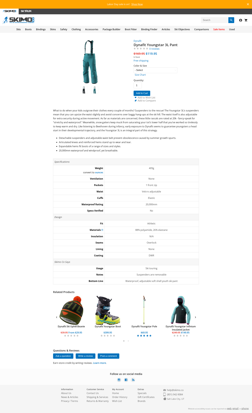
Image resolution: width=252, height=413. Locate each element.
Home (115, 393)
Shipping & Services (97, 397)
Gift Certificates (146, 397)
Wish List (117, 401)
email (235, 408)
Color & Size (140, 65)
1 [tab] (124, 340)
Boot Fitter (131, 29)
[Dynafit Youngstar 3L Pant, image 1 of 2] (84, 90)
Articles (166, 29)
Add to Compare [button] (147, 100)
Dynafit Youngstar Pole (144, 326)
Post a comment (108, 356)
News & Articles (69, 397)
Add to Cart (142, 93)
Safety (63, 29)
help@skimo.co (175, 390)
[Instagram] (119, 380)
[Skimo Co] (18, 23)
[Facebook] (126, 380)
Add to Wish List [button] (146, 97)
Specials (142, 393)
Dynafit (137, 40)
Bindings (41, 29)
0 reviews (154, 48)
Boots (28, 29)
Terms (74, 401)
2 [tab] (128, 340)
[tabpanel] (71, 316)
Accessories (91, 29)
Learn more (99, 363)
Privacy (65, 401)
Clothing (76, 29)
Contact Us (93, 393)
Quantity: (139, 80)
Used (232, 29)
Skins (53, 29)
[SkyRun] (26, 11)
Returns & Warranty (98, 401)
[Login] (241, 20)
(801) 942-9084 (175, 394)
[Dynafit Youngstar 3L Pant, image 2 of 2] (94, 90)
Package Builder (111, 29)
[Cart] (247, 20)
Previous (56, 316)
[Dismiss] (248, 4)
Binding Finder (149, 29)
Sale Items (219, 29)
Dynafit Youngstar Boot (108, 326)
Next (195, 316)
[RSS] (133, 380)
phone (245, 408)
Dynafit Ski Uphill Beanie (71, 326)
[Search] (231, 20)
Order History (119, 397)
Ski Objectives (182, 29)
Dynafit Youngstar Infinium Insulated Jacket (181, 328)
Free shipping (141, 60)
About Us (66, 393)
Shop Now (137, 4)
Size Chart (140, 74)
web (229, 408)
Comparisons (201, 29)
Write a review (85, 356)
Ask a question (63, 356)
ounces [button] (99, 172)
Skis (18, 29)
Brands (142, 401)
